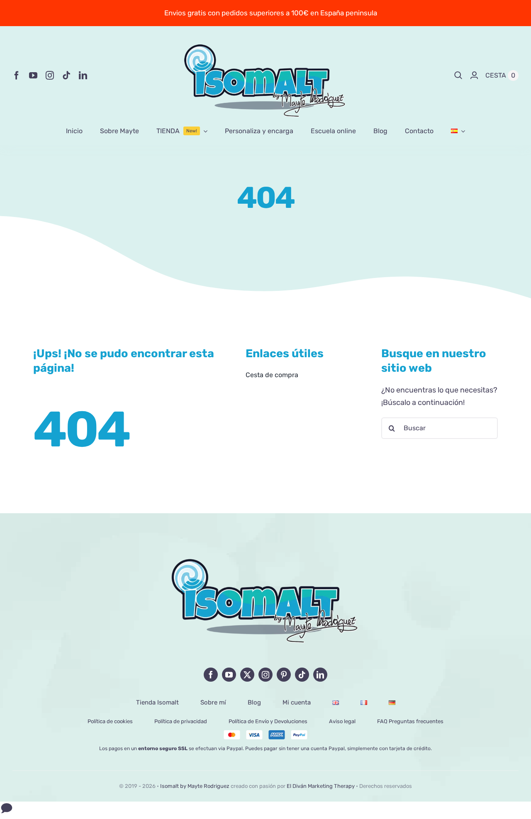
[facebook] (16, 75)
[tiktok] (66, 75)
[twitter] (247, 675)
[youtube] (33, 75)
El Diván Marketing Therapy (321, 786)
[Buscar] (458, 75)
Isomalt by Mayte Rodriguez (194, 786)
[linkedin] (83, 75)
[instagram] (50, 75)
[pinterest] (284, 675)
